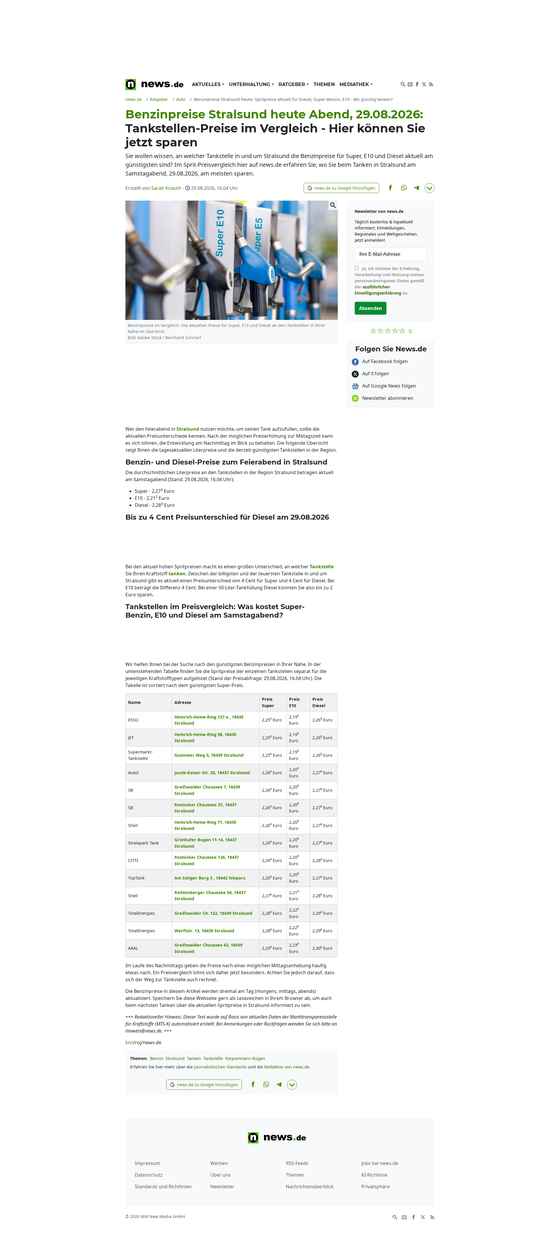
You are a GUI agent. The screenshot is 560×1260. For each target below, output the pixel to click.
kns (129, 1042)
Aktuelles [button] (207, 84)
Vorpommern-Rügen (245, 1058)
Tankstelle (213, 1058)
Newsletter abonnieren (387, 398)
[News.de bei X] (424, 84)
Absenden (370, 308)
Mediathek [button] (355, 84)
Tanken (194, 1058)
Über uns (220, 1175)
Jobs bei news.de (379, 1163)
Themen (324, 84)
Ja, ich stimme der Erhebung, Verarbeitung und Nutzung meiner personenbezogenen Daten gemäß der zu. (389, 281)
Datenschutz (149, 1175)
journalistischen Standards (220, 1067)
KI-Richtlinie (374, 1175)
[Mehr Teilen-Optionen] (430, 188)
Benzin (156, 1058)
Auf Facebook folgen (384, 361)
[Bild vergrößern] (333, 205)
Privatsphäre (375, 1186)
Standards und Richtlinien (163, 1186)
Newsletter (222, 1186)
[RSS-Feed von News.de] (431, 84)
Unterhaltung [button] (250, 84)
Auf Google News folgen (388, 386)
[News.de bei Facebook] (417, 84)
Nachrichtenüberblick (310, 1186)
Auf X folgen (375, 373)
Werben (219, 1163)
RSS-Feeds (297, 1163)
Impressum (147, 1163)
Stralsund (175, 1058)
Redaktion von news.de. (287, 1067)
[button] (341, 188)
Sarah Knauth (166, 188)
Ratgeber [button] (293, 84)
